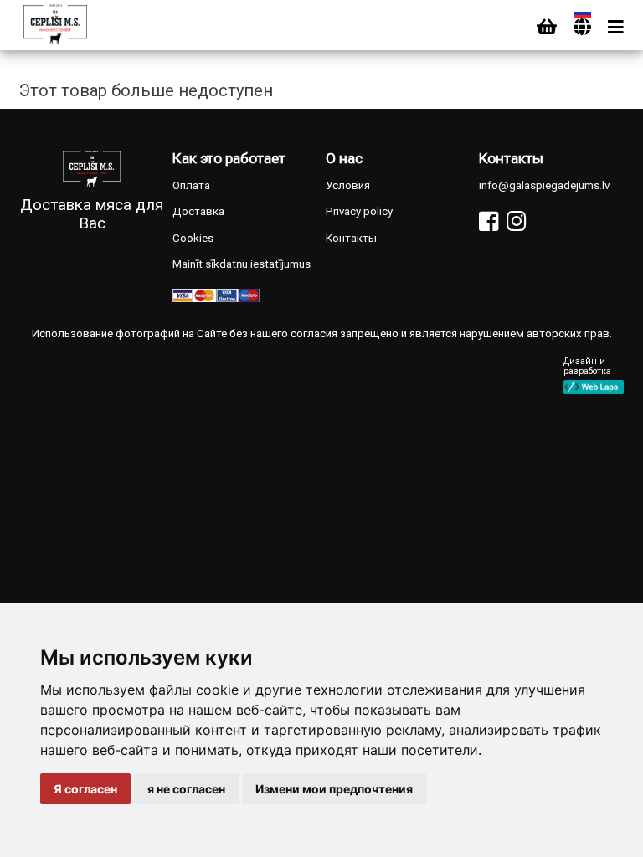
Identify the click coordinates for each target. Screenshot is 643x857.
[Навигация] (616, 27)
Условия (348, 185)
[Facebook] (488, 221)
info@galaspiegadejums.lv (544, 185)
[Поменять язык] (582, 27)
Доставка (198, 211)
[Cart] (547, 27)
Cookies (192, 238)
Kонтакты (351, 238)
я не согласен (186, 789)
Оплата (191, 185)
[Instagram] (516, 221)
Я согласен (85, 789)
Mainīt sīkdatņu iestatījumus (241, 264)
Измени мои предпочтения (334, 789)
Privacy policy (359, 211)
